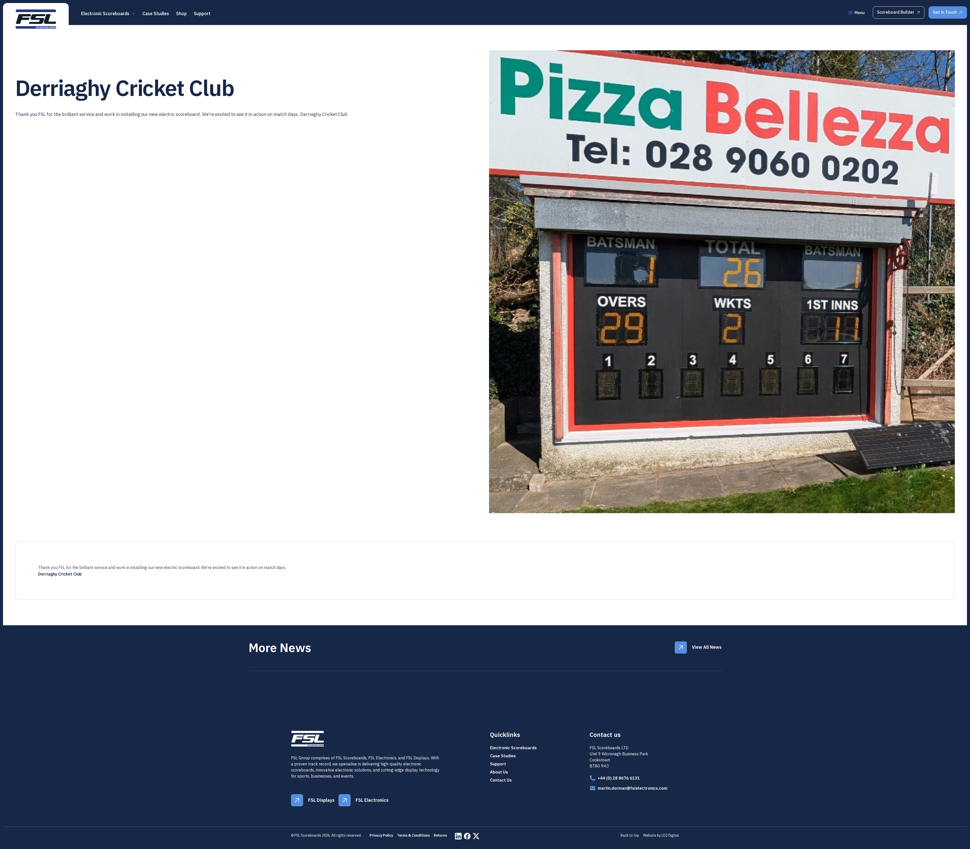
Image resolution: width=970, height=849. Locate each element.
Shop (181, 13)
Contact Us (501, 780)
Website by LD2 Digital (661, 835)
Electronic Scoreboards (513, 747)
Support (202, 13)
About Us (499, 772)
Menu (860, 12)
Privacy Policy (381, 835)
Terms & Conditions (413, 835)
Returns (440, 835)
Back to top (630, 835)
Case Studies (155, 13)
